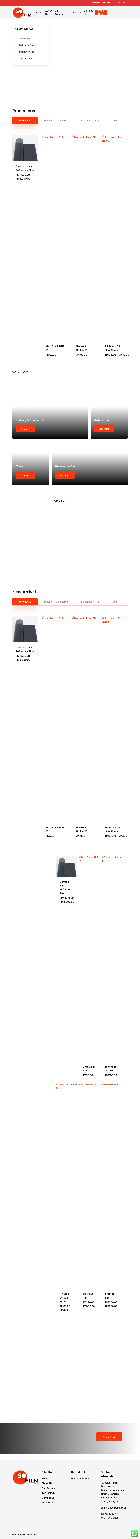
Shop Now (47, 1502)
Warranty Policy (80, 1478)
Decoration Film (26, 52)
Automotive (24, 38)
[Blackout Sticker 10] (85, 238)
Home (45, 1478)
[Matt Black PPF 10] (55, 238)
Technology (48, 1493)
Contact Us (48, 1497)
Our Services (49, 1488)
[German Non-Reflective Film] (25, 148)
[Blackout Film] (89, 1185)
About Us (47, 1483)
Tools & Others (26, 58)
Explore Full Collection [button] (25, 882)
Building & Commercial (30, 45)
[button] (25, 120)
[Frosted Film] (112, 1185)
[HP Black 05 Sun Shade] (115, 238)
